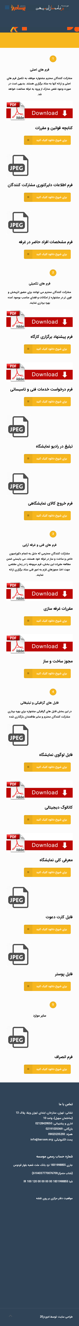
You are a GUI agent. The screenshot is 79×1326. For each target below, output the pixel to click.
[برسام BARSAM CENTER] (39, 7)
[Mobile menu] (7, 7)
